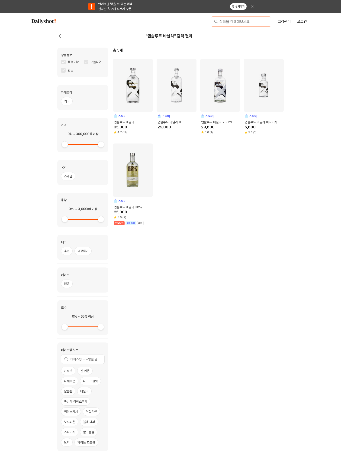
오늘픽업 (95, 62)
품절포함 (73, 62)
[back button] (60, 36)
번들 (70, 70)
